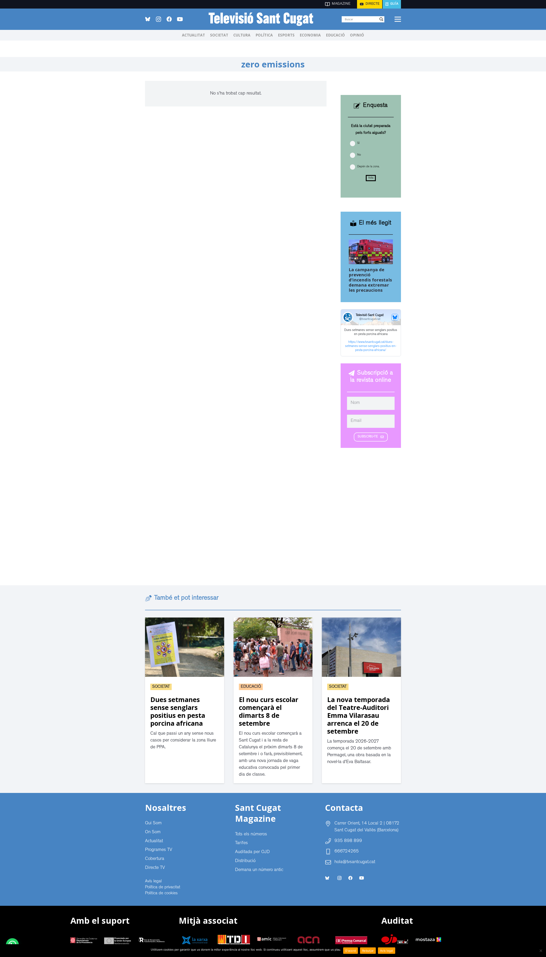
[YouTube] (179, 19)
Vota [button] (370, 177)
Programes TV (158, 850)
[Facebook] (169, 19)
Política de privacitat (162, 887)
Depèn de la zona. (368, 166)
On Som (153, 832)
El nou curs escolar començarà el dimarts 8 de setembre (268, 711)
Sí (358, 143)
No (359, 154)
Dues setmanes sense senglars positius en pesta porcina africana (177, 711)
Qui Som (153, 823)
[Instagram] (158, 19)
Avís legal (153, 881)
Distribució (245, 861)
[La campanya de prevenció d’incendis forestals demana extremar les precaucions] (371, 243)
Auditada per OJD (252, 852)
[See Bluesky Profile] (394, 317)
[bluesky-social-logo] (147, 19)
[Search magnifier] (381, 19)
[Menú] (398, 19)
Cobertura (154, 859)
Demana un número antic (259, 870)
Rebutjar (368, 950)
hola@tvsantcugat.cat (354, 862)
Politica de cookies (161, 893)
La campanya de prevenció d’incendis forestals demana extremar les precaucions (370, 280)
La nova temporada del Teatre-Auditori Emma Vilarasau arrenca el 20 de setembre (358, 715)
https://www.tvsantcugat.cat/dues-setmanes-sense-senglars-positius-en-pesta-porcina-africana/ (370, 346)
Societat (161, 687)
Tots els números (251, 834)
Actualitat (154, 841)
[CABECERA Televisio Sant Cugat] (263, 19)
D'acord (350, 950)
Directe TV (155, 868)
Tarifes (241, 843)
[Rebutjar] (541, 950)
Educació (251, 687)
